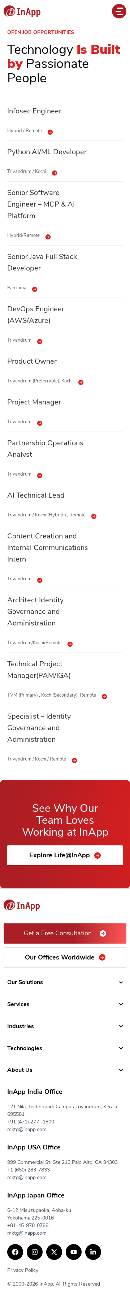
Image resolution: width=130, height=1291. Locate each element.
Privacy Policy (22, 1270)
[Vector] (22, 11)
